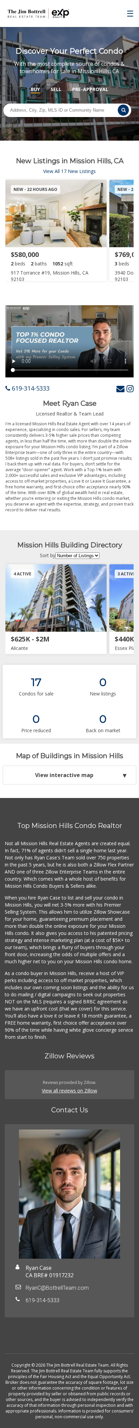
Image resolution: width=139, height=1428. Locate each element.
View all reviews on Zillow (69, 1090)
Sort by (47, 555)
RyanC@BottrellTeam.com (57, 1288)
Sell (56, 89)
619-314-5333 (30, 388)
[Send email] (120, 388)
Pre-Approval (90, 89)
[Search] (123, 110)
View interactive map (64, 775)
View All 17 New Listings (69, 171)
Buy (35, 89)
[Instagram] (130, 388)
